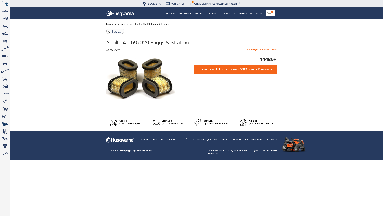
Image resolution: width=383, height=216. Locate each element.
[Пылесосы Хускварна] (5, 131)
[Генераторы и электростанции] (5, 108)
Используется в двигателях (261, 49)
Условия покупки (243, 13)
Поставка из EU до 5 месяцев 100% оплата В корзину (235, 69)
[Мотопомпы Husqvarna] (5, 124)
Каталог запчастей (177, 139)
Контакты (177, 3)
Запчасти (170, 13)
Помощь (225, 13)
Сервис (213, 13)
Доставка (154, 3)
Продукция (185, 13)
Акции (259, 13)
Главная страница (116, 24)
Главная (144, 139)
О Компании (197, 139)
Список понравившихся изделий (216, 3)
